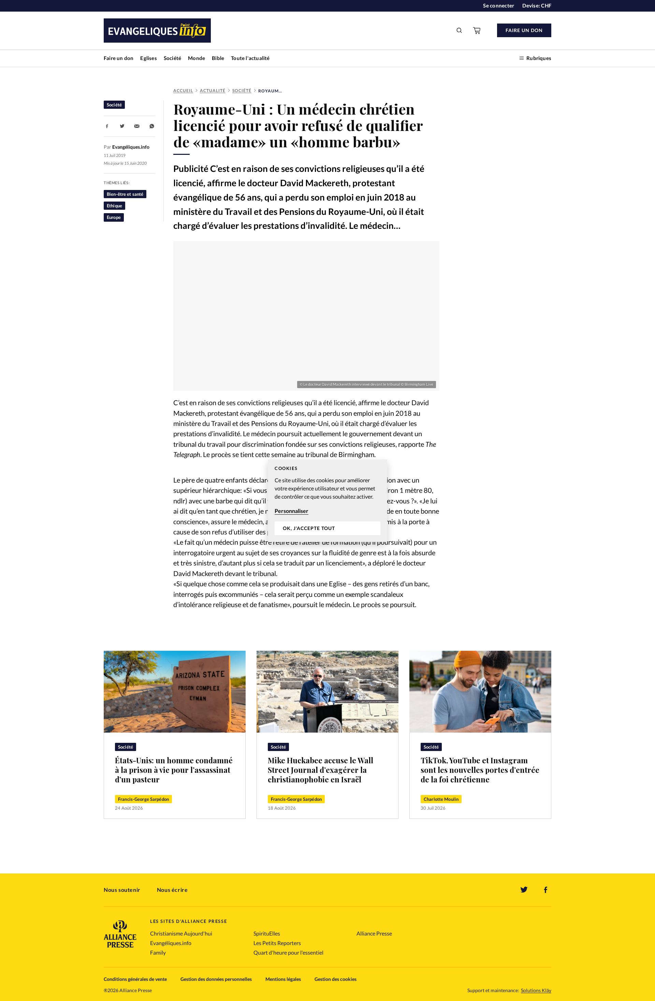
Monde (196, 58)
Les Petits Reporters (277, 943)
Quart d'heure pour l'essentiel (288, 952)
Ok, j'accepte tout (309, 528)
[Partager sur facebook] (107, 126)
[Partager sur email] (136, 126)
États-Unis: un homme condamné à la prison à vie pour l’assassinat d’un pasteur (174, 769)
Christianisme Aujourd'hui (181, 933)
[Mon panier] (477, 30)
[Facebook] (545, 889)
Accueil (183, 90)
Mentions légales (283, 979)
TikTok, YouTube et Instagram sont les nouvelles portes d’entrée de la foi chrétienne (480, 769)
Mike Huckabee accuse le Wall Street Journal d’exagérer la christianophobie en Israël (320, 769)
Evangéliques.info (170, 943)
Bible (218, 58)
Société (172, 58)
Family (158, 952)
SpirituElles (266, 933)
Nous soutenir (122, 889)
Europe (114, 217)
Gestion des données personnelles (216, 979)
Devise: (536, 5)
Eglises (148, 58)
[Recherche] (459, 30)
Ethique (114, 205)
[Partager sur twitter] (122, 126)
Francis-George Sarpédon (143, 799)
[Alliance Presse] (120, 948)
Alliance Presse (374, 933)
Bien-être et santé (125, 194)
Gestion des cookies (335, 979)
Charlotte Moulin (441, 799)
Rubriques (538, 58)
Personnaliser (291, 510)
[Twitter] (524, 889)
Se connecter (498, 5)
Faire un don (118, 58)
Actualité (212, 90)
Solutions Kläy (536, 990)
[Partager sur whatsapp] (151, 126)
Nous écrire (172, 889)
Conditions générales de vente (135, 979)
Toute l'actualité (250, 58)
